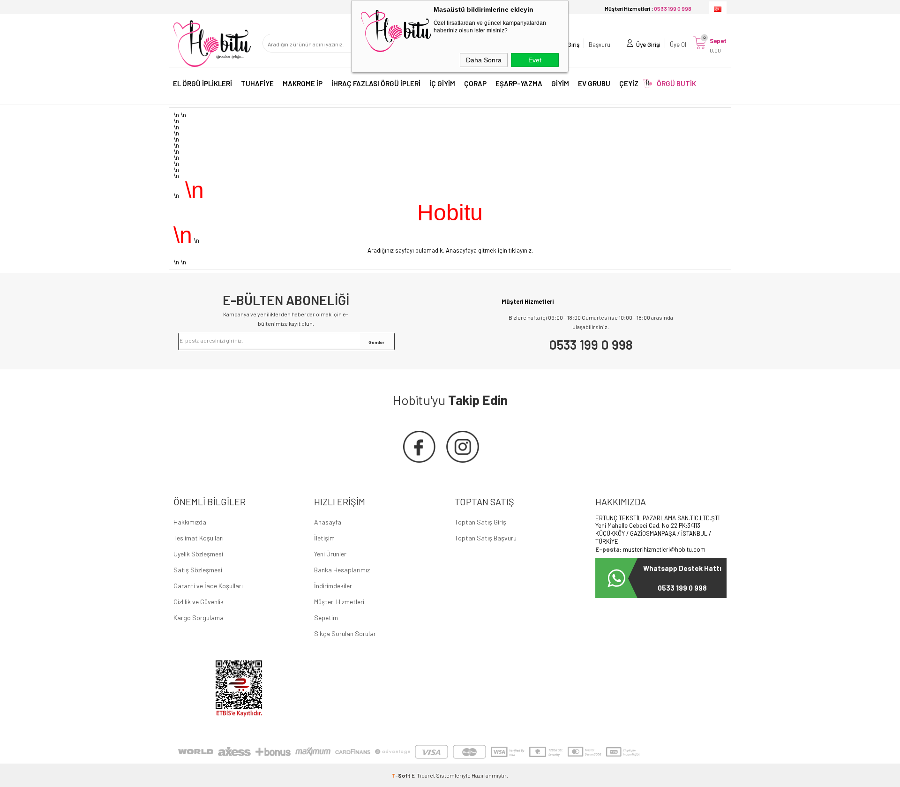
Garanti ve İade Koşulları (208, 586)
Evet (534, 60)
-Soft (402, 775)
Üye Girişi (648, 44)
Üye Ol (678, 44)
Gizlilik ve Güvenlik (198, 602)
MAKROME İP (302, 83)
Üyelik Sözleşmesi (198, 554)
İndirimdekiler (333, 586)
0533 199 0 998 (591, 344)
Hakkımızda (189, 522)
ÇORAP (475, 83)
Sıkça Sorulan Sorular (345, 633)
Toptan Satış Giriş (480, 522)
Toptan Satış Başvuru (486, 538)
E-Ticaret (423, 775)
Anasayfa (327, 522)
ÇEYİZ (628, 83)
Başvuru (599, 44)
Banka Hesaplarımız (342, 570)
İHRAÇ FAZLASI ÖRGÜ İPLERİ (375, 83)
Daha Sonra (484, 60)
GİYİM (560, 83)
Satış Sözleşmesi (197, 570)
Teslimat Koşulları (198, 538)
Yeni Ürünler (330, 554)
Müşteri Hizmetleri (339, 602)
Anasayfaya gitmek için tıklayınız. (489, 250)
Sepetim (326, 618)
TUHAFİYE (257, 83)
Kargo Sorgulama (198, 618)
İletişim (324, 538)
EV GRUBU (594, 83)
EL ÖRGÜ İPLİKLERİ (202, 83)
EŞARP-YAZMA (518, 83)
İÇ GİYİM (442, 83)
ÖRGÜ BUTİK (676, 83)
